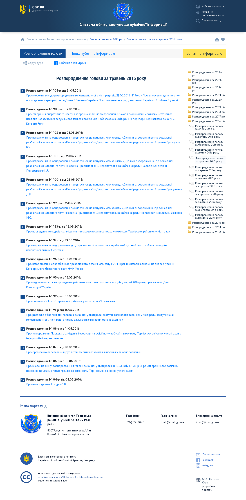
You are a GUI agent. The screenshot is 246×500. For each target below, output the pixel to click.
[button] (39, 9)
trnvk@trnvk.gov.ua (172, 422)
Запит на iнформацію (204, 54)
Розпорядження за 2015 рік (208, 222)
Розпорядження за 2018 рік (208, 112)
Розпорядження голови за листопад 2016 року (209, 208)
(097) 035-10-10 (135, 422)
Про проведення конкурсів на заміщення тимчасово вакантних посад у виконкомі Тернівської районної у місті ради (98, 231)
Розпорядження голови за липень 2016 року (209, 177)
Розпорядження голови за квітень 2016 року (209, 135)
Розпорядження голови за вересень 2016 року (209, 193)
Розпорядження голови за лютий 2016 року (209, 151)
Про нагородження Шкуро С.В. (46, 384)
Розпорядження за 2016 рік (208, 121)
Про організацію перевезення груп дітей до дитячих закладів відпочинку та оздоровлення (83, 352)
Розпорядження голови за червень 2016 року (209, 169)
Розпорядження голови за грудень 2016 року (209, 216)
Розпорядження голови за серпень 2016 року (209, 185)
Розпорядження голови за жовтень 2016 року (209, 200)
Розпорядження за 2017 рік (208, 116)
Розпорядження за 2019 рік (208, 107)
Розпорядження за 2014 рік (208, 227)
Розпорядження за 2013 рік (208, 232)
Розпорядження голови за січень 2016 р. (209, 127)
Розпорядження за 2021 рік (208, 95)
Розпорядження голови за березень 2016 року (209, 143)
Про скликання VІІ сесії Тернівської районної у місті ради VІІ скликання (70, 301)
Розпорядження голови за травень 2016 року (210, 160)
